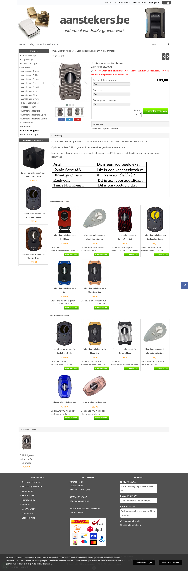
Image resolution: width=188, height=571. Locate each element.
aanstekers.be (82, 501)
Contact (109, 2)
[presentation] (54, 84)
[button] (67, 105)
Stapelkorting (28, 517)
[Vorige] (163, 56)
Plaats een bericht (131, 521)
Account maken (122, 2)
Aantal (137, 110)
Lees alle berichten (132, 525)
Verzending (27, 491)
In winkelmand (71, 254)
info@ (72, 501)
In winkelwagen (156, 111)
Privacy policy (28, 500)
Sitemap (26, 504)
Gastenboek (28, 513)
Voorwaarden (28, 508)
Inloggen (152, 2)
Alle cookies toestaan (170, 562)
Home (22, 44)
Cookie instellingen (144, 562)
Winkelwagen (139, 2)
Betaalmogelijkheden (32, 486)
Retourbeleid (28, 495)
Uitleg (31, 44)
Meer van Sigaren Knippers (105, 128)
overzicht (59, 55)
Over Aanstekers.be (47, 44)
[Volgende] (167, 56)
